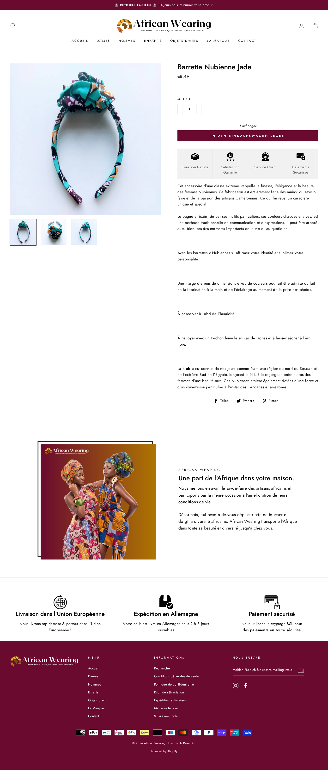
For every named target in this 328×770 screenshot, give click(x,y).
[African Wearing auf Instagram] (235, 685)
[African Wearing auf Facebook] (246, 685)
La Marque (218, 40)
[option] (164, 5)
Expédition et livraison (170, 700)
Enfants (153, 40)
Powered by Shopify (164, 751)
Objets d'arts (184, 40)
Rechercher (162, 668)
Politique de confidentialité (174, 684)
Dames (103, 40)
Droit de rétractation (169, 692)
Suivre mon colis (166, 716)
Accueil (80, 40)
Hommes (127, 40)
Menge (184, 99)
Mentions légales (166, 708)
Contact (247, 40)
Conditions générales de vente (176, 676)
